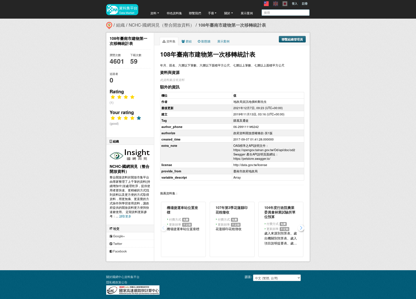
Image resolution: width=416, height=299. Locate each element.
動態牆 (205, 41)
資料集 (171, 41)
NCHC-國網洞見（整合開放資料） (161, 25)
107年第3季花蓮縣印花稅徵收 (232, 210)
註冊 (305, 3)
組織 (120, 25)
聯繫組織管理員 (292, 39)
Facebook (119, 251)
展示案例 (247, 13)
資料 (153, 13)
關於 (227, 13)
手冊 (211, 13)
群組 (188, 41)
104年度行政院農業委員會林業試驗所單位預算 (280, 212)
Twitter (117, 243)
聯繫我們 (195, 13)
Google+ (118, 236)
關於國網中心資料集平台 (123, 277)
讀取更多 (125, 216)
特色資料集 (174, 13)
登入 (294, 3)
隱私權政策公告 (116, 282)
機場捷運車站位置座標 (182, 210)
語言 (248, 277)
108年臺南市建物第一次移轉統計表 (232, 25)
